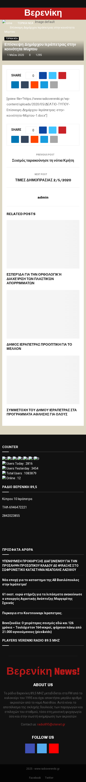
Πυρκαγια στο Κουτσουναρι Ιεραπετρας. (32, 613)
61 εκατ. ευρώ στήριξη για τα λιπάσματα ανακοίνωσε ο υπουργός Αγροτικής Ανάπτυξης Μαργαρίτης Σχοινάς (42, 599)
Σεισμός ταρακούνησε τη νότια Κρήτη (43, 160)
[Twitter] (42, 748)
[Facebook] (30, 748)
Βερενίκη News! (43, 19)
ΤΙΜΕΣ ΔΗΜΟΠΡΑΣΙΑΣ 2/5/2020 (43, 180)
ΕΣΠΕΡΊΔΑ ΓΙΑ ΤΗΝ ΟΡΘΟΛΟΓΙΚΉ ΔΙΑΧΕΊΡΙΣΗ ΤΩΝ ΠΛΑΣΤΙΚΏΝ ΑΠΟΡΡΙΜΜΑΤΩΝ (34, 279)
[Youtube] (54, 748)
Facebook (35, 777)
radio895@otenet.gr (51, 724)
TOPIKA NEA (12, 38)
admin (43, 197)
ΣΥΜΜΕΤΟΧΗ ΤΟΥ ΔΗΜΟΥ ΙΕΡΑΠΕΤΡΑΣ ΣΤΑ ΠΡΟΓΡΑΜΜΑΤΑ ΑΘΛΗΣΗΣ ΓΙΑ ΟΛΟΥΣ (42, 412)
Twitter (49, 777)
